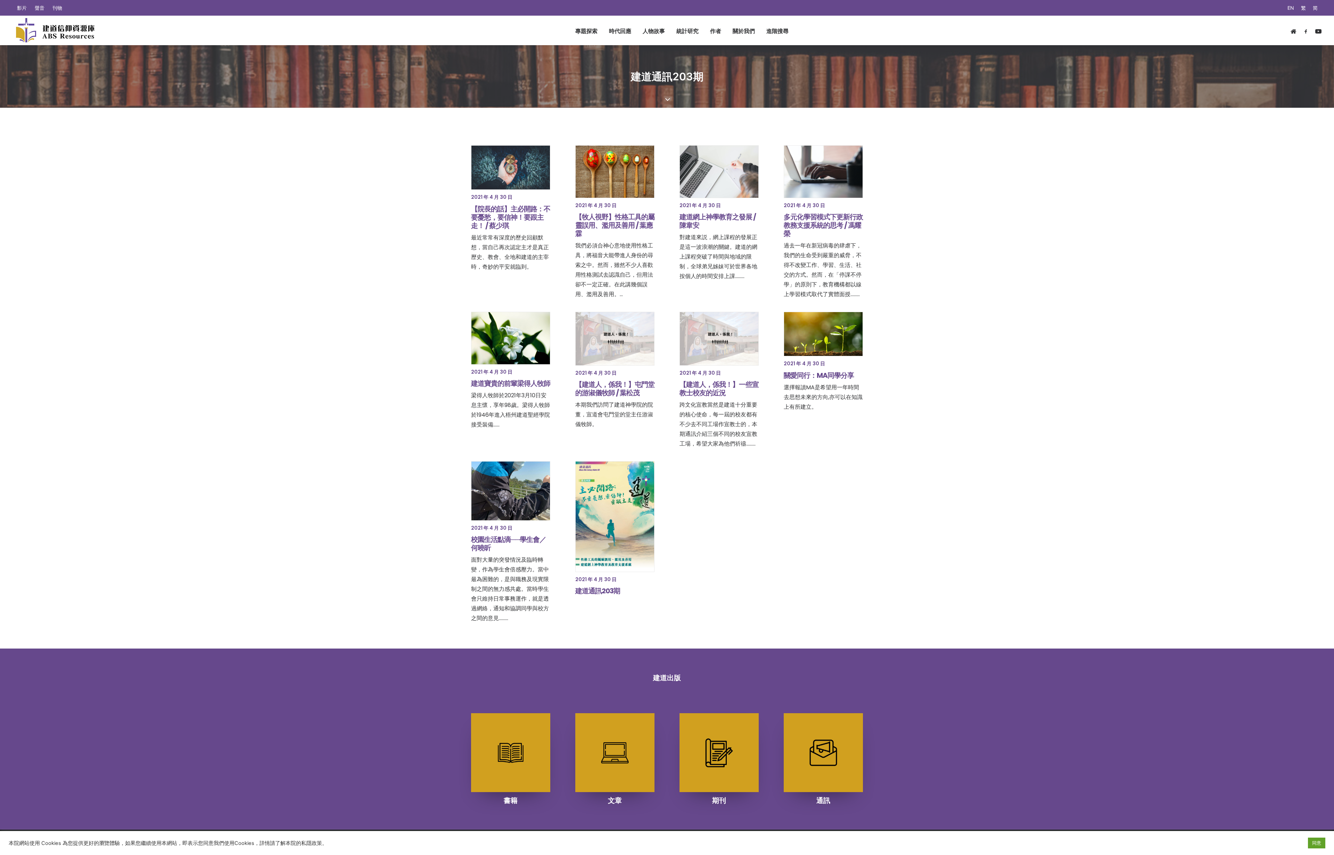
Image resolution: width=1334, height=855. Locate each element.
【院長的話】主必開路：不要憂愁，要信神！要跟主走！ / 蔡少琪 (510, 217)
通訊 (823, 800)
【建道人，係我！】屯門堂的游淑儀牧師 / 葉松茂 (614, 389)
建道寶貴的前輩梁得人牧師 (510, 383)
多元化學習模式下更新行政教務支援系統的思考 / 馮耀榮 (823, 225)
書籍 (511, 800)
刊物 (57, 8)
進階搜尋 (777, 30)
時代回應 (620, 30)
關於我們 (744, 30)
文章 (615, 800)
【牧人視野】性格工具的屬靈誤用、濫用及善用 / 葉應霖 (614, 225)
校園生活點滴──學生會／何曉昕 (508, 544)
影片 (22, 8)
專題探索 (586, 30)
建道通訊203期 (597, 591)
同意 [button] (1316, 843)
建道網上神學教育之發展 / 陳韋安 (718, 221)
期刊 (719, 800)
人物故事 (654, 30)
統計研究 (687, 30)
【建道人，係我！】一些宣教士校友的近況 (719, 389)
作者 (715, 30)
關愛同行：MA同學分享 (819, 375)
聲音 (39, 8)
